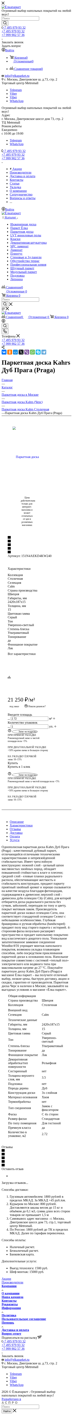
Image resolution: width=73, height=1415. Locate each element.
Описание (17, 821)
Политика (9, 1315)
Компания (9, 1286)
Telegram (16, 90)
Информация (11, 1308)
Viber (13, 93)
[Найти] (5, 23)
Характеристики (21, 825)
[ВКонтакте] (4, 352)
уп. (51, 726)
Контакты (9, 1300)
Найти (7, 1411)
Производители (12, 1282)
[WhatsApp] (32, 352)
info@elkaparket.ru (17, 75)
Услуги (14, 840)
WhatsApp (17, 101)
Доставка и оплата (15, 1330)
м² (50, 718)
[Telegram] (43, 352)
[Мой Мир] (15, 352)
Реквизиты (10, 1304)
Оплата (15, 836)
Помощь (8, 1322)
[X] (21, 352)
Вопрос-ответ (11, 1333)
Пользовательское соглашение (24, 1319)
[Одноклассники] (9, 352)
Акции (6, 1278)
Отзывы (15, 829)
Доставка (16, 832)
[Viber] (26, 352)
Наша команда (12, 1297)
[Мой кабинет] (3, 321)
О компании (10, 1293)
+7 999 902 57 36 (13, 35)
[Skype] (38, 352)
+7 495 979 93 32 (14, 27)
